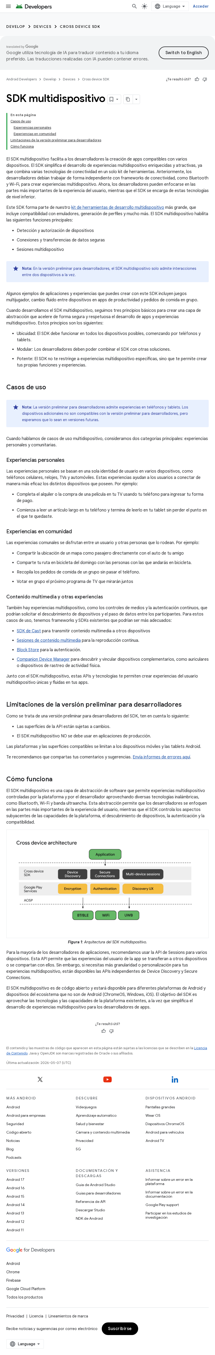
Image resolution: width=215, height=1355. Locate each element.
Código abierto (18, 1132)
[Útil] (197, 79)
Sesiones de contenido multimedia (49, 640)
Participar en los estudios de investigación (168, 1215)
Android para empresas (25, 1115)
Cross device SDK (80, 26)
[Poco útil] (205, 79)
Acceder (201, 6)
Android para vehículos (165, 1132)
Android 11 (15, 1230)
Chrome (13, 1272)
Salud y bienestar (90, 1123)
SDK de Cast (29, 631)
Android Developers (21, 79)
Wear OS (153, 1115)
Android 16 (15, 1188)
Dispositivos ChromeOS (165, 1123)
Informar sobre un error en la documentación (169, 1194)
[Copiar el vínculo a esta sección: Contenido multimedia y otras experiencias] (108, 597)
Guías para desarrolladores (98, 1193)
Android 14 (15, 1204)
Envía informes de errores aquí (161, 757)
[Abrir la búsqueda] (134, 6)
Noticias (13, 1140)
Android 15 (15, 1196)
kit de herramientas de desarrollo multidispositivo (117, 207)
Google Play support (162, 1204)
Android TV (155, 1140)
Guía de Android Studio (95, 1184)
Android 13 (15, 1213)
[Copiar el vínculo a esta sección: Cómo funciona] (57, 780)
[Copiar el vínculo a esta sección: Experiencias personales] (69, 460)
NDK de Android (89, 1218)
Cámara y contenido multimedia (103, 1132)
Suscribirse (120, 1328)
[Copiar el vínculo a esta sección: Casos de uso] (51, 388)
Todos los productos (24, 1297)
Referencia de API (90, 1201)
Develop (15, 26)
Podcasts (13, 1157)
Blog (10, 1149)
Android (13, 1107)
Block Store (28, 650)
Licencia (36, 1316)
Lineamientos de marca (68, 1316)
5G (78, 1149)
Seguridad (15, 1123)
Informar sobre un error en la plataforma (169, 1181)
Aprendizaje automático (96, 1115)
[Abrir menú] (8, 6)
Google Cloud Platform (25, 1288)
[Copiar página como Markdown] (128, 99)
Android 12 (15, 1221)
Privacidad (84, 1140)
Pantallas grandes (160, 1107)
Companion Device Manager (43, 659)
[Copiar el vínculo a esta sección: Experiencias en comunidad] (77, 532)
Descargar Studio (90, 1210)
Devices (43, 26)
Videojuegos (86, 1107)
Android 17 (15, 1179)
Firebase (13, 1280)
